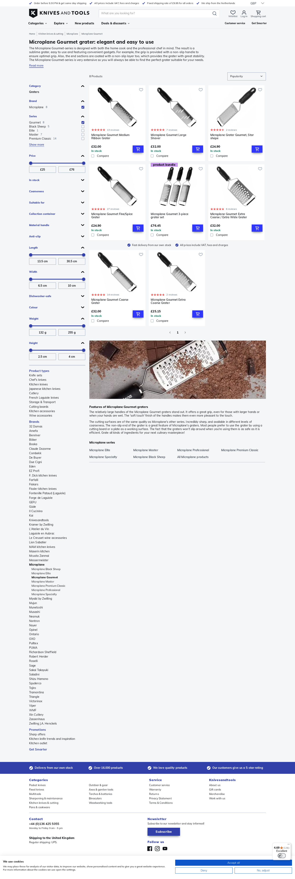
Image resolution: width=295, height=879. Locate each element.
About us (214, 785)
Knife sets (35, 375)
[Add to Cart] (138, 149)
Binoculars (95, 798)
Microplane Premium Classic (48, 585)
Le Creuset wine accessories (48, 538)
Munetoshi (36, 607)
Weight (34, 318)
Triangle (34, 697)
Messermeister (38, 560)
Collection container (42, 213)
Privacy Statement (160, 798)
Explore (59, 23)
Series (33, 116)
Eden (32, 466)
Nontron (34, 621)
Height (33, 343)
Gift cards (215, 789)
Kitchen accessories (42, 411)
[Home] (59, 12)
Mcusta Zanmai (39, 556)
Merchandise (217, 794)
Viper (32, 705)
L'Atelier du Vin (39, 529)
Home (32, 33)
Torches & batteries (100, 794)
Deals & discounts (113, 23)
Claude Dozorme (40, 449)
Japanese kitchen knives (44, 389)
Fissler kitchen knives (43, 489)
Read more (36, 65)
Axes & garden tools (101, 789)
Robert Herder (38, 656)
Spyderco (35, 683)
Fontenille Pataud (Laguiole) (47, 493)
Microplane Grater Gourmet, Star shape (232, 136)
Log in (244, 16)
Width (33, 271)
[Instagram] (157, 848)
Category (35, 85)
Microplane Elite (41, 573)
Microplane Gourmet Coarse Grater (110, 301)
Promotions (37, 730)
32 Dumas (35, 426)
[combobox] (246, 76)
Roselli (33, 661)
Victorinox (35, 701)
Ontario (34, 634)
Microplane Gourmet (45, 577)
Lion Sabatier (37, 542)
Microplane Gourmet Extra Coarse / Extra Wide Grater (228, 215)
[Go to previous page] (170, 332)
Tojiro (32, 688)
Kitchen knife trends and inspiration (52, 739)
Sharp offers (37, 734)
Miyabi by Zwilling (40, 598)
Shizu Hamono (38, 679)
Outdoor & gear (98, 785)
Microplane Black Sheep (46, 569)
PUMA (33, 647)
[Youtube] (165, 848)
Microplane (72, 33)
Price (32, 155)
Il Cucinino (36, 511)
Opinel (33, 630)
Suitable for (36, 202)
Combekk (35, 453)
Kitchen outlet (38, 743)
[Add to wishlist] (141, 89)
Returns (154, 794)
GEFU (32, 502)
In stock (34, 180)
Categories (36, 23)
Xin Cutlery (36, 714)
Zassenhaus (37, 719)
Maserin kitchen (39, 551)
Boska (33, 444)
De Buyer (35, 457)
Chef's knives (37, 380)
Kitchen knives (38, 384)
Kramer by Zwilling (41, 524)
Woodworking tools (100, 802)
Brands (34, 422)
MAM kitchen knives (42, 547)
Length (33, 247)
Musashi (34, 612)
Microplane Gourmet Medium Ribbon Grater (110, 136)
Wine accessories (40, 415)
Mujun (33, 603)
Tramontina (36, 692)
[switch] (282, 855)
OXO (32, 639)
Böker (33, 440)
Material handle (39, 225)
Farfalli (33, 480)
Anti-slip (35, 236)
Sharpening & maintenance (46, 798)
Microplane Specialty (44, 594)
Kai (31, 515)
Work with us (217, 798)
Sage (32, 665)
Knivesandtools (39, 520)
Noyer (33, 625)
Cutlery (34, 393)
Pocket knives (37, 785)
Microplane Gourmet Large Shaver (168, 136)
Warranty (155, 789)
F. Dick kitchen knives (43, 475)
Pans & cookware (39, 807)
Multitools (35, 794)
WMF (32, 710)
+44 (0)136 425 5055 (44, 824)
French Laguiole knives (44, 397)
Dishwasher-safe (40, 296)
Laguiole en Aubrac (41, 533)
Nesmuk (34, 616)
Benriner (34, 435)
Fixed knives (36, 789)
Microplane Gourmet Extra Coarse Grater (168, 301)
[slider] (30, 163)
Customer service (159, 785)
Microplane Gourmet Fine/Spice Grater (112, 215)
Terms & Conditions (161, 802)
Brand (33, 101)
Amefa (33, 431)
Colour (33, 307)
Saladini (34, 674)
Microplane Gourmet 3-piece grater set (169, 215)
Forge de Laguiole (41, 498)
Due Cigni (35, 462)
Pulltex (33, 643)
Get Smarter (38, 749)
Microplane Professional (46, 590)
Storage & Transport (42, 402)
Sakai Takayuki (38, 670)
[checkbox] (82, 107)
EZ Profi (34, 471)
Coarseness (36, 191)
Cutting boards (38, 407)
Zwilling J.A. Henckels (43, 723)
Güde (32, 506)
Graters (34, 92)
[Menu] (288, 845)
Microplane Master (43, 581)
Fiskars (33, 484)
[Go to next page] (185, 332)
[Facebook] (150, 848)
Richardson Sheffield (42, 652)
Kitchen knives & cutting (51, 33)
